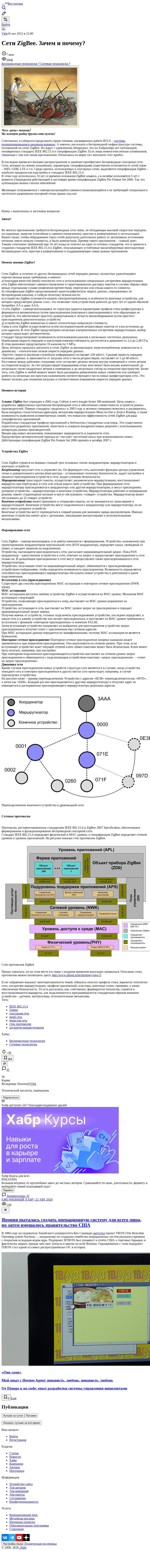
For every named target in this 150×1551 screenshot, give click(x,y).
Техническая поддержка (41, 1543)
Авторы (14, 1467)
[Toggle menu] (3, 4)
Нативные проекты (22, 1522)
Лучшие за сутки (13, 1415)
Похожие (31, 1415)
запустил (99, 1233)
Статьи (14, 1453)
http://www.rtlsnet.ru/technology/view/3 (76, 975)
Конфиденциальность (23, 1501)
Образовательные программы (29, 1525)
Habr (23, 1547)
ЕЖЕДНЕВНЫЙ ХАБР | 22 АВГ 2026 (27, 1199)
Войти (13, 1436)
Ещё (13, 1398)
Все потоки (15, 3)
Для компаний (19, 1491)
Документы (17, 1494)
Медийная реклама (22, 1518)
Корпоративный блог (23, 1515)
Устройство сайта (21, 1484)
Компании (16, 1463)
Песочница (16, 1470)
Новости (15, 1456)
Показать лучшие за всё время (21, 1422)
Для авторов (17, 1487)
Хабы (13, 1460)
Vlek (5, 33)
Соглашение (17, 1498)
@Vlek (31, 1083)
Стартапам (16, 1529)
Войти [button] (6, 24)
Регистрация (17, 1440)
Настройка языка (13, 1543)
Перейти (8, 1190)
